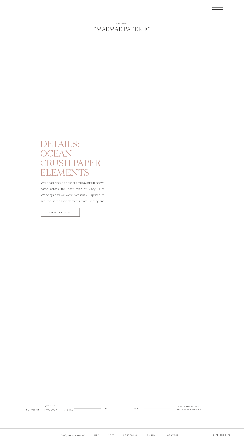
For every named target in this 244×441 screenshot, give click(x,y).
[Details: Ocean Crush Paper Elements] (72, 95)
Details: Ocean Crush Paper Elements (70, 159)
